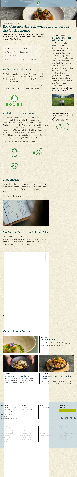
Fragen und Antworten (66, 437)
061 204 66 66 (62, 120)
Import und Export (26, 437)
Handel (22, 427)
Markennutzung (25, 429)
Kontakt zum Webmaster (28, 409)
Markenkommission (45, 435)
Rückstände (4, 441)
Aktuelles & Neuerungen (47, 431)
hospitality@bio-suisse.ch (62, 115)
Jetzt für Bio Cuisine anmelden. (16, 196)
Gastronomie (7, 23)
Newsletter (67, 411)
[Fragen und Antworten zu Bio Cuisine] (56, 369)
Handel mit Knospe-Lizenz (28, 439)
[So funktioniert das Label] (20, 369)
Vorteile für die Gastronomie (18, 52)
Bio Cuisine (62, 429)
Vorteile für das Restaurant (67, 433)
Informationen (44, 427)
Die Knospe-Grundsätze (8, 431)
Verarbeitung (5, 427)
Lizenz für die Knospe (8, 429)
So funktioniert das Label (17, 48)
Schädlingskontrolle (7, 439)
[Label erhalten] (38, 344)
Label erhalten (12, 55)
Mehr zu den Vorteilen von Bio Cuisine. (19, 142)
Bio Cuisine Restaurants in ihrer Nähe (22, 59)
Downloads (62, 439)
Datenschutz (24, 407)
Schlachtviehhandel (26, 431)
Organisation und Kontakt (47, 429)
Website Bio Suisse (45, 407)
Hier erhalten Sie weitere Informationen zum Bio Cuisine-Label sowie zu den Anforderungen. (23, 87)
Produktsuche (5, 437)
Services (42, 433)
